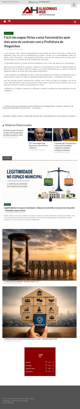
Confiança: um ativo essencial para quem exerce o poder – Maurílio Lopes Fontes (30, 339)
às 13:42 (14, 283)
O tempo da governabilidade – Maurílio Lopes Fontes (21, 281)
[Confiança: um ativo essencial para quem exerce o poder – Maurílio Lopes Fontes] (39, 287)
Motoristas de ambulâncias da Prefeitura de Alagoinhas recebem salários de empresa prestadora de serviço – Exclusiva (37, 107)
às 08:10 (14, 341)
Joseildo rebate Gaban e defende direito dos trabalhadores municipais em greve (40, 116)
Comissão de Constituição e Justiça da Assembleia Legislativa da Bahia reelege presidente (65, 146)
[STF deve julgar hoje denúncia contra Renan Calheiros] (40, 129)
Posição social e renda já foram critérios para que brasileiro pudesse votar (13, 132)
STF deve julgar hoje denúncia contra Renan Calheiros (38, 145)
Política (8, 33)
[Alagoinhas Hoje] (40, 6)
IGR (16, 403)
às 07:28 (15, 213)
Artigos (7, 204)
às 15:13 (14, 49)
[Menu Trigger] (74, 4)
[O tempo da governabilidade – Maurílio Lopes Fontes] (39, 230)
